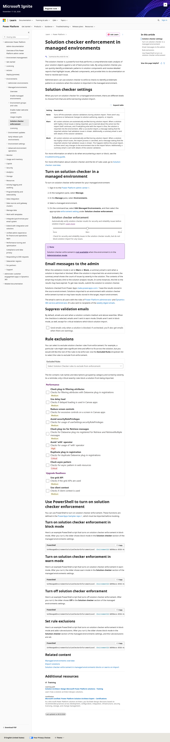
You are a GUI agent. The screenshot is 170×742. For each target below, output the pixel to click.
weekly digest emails (106, 303)
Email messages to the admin (153, 47)
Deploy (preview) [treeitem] (12, 74)
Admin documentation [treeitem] (15, 46)
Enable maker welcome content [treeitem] (19, 111)
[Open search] (158, 20)
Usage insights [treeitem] (16, 117)
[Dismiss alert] (165, 4)
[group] (85, 549)
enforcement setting (70, 211)
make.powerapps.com (87, 288)
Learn (48, 34)
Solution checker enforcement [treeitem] (17, 122)
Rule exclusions (148, 50)
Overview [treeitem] (13, 91)
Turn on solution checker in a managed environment (153, 43)
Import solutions (52, 664)
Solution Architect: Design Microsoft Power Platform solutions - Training (74, 689)
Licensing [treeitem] (14, 128)
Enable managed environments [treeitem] (16, 97)
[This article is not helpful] (164, 63)
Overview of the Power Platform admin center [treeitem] (15, 52)
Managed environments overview (60, 660)
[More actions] (123, 34)
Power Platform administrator (98, 299)
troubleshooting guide (55, 157)
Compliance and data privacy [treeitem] (14, 251)
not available (82, 252)
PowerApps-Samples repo (69, 516)
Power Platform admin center (75, 187)
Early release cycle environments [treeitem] (15, 138)
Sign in (164, 20)
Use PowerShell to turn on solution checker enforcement (153, 54)
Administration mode (57, 255)
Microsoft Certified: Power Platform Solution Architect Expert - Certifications (76, 699)
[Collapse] (29, 32)
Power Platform (59, 34)
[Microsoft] (4, 20)
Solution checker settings (152, 39)
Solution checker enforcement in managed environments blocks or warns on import (82, 667)
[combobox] (16, 37)
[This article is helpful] (161, 63)
